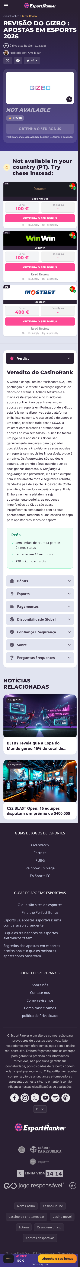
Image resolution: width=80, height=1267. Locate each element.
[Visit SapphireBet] (8, 1258)
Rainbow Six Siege (39, 882)
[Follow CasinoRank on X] (34, 1117)
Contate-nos (39, 1007)
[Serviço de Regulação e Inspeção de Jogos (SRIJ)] (20, 1169)
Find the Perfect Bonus (39, 927)
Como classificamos (39, 1022)
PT (37, 1129)
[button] (40, 358)
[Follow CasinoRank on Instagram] (24, 1117)
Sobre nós (39, 999)
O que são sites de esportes (39, 919)
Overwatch (39, 859)
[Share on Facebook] (18, 60)
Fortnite (39, 867)
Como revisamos (39, 1015)
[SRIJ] (39, 1193)
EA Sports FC (39, 890)
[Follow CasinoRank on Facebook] (13, 1117)
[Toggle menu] (6, 5)
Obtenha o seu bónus (40, 128)
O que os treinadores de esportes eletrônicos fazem (30, 950)
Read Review (40, 274)
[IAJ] (39, 1181)
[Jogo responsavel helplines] (39, 1205)
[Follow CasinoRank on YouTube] (44, 1117)
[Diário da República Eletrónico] (45, 1169)
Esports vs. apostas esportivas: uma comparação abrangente (32, 937)
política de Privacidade (39, 1030)
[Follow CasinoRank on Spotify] (54, 1117)
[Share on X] (7, 60)
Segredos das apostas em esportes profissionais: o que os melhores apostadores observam (31, 965)
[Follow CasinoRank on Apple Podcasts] (65, 1117)
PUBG (39, 875)
